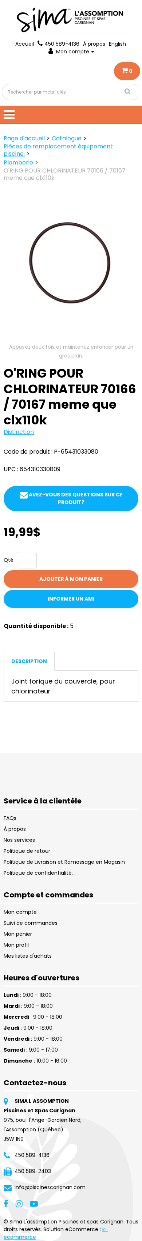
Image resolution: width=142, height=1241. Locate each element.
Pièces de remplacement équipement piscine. (58, 150)
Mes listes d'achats (28, 956)
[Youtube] (34, 1203)
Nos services (19, 840)
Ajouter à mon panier (71, 579)
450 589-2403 (33, 1171)
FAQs (10, 818)
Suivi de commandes (31, 923)
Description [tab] (29, 661)
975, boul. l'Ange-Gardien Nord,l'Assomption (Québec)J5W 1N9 (43, 1129)
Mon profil (16, 945)
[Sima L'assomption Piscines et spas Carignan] (71, 20)
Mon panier (18, 934)
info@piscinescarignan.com (50, 1187)
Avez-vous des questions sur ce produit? (75, 498)
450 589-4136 (61, 44)
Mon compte (73, 51)
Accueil (24, 44)
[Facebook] (6, 1203)
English (117, 44)
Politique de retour (27, 851)
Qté (8, 560)
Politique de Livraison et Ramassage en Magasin (64, 862)
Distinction (19, 432)
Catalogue (67, 138)
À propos (94, 44)
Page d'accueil (24, 138)
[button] (127, 71)
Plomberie (18, 162)
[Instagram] (19, 1203)
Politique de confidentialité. (38, 873)
